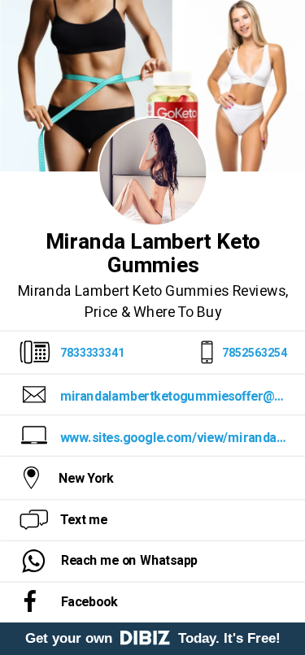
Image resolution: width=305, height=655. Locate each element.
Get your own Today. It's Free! (153, 638)
